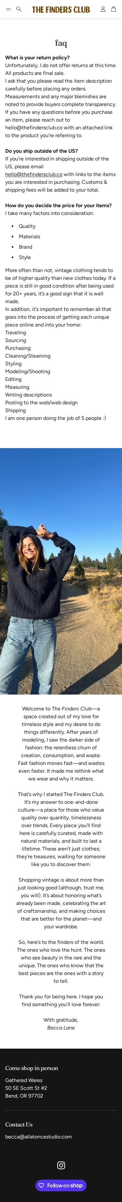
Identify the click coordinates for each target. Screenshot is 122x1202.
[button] (8, 9)
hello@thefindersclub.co (33, 174)
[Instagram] (61, 1165)
